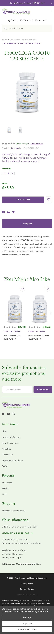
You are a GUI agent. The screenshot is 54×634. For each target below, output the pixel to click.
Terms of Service (27, 589)
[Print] (8, 212)
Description (27, 223)
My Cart (11, 20)
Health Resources (10, 443)
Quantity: (6, 168)
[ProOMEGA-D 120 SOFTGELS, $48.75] (39, 309)
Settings (27, 617)
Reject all (27, 623)
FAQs (4, 466)
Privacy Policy (27, 583)
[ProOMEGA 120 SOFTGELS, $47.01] (14, 309)
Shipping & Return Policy (13, 510)
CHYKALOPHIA (31, 595)
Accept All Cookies (27, 629)
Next (52, 3)
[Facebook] (3, 212)
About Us (6, 448)
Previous (2, 3)
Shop (4, 431)
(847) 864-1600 (38, 3)
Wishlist (5, 488)
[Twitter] (13, 212)
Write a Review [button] (37, 143)
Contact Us (7, 454)
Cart (4, 494)
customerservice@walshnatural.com (24, 543)
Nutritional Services (11, 437)
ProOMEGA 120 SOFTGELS (12, 337)
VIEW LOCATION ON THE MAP (15, 533)
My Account (41, 20)
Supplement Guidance (12, 460)
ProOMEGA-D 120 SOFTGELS (38, 337)
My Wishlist (25, 20)
